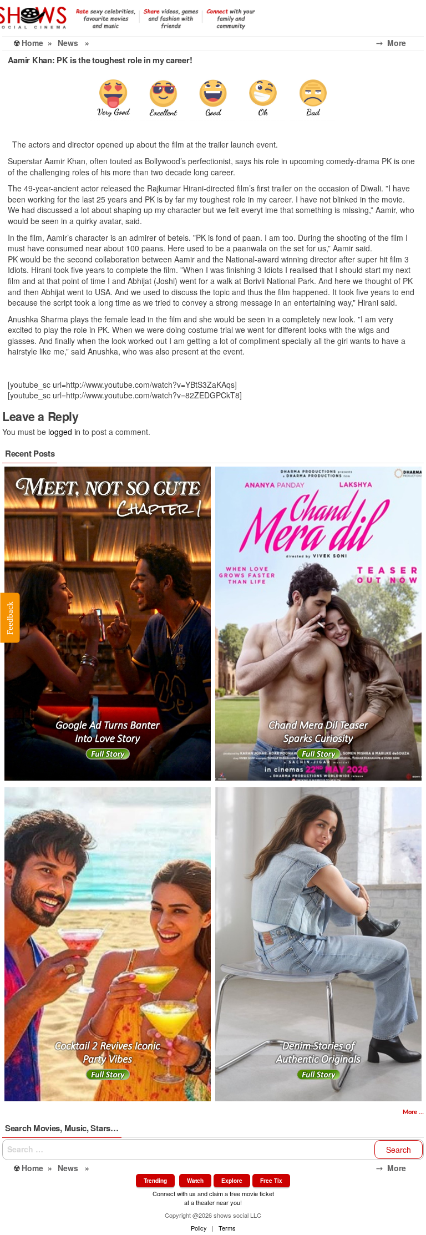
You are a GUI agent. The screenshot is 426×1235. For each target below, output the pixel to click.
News (68, 42)
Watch (195, 1181)
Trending (155, 1181)
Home (32, 42)
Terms (227, 1227)
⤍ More (400, 42)
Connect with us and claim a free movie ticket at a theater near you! (213, 1197)
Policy (199, 1227)
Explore (231, 1181)
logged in (64, 431)
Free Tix (271, 1181)
